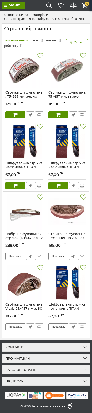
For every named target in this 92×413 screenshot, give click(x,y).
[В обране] (40, 56)
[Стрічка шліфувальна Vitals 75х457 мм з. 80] (24, 282)
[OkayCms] (69, 406)
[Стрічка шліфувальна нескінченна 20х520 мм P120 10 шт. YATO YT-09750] (67, 212)
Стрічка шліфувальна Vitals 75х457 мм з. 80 (23, 309)
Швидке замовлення (30, 114)
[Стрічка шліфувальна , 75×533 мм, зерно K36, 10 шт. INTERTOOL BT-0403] (24, 70)
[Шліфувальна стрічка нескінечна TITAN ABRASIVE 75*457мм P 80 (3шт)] (24, 141)
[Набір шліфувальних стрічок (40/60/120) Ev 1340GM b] (24, 212)
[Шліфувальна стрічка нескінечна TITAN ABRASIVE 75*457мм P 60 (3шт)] (67, 141)
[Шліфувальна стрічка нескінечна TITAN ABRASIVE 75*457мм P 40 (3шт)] (67, 282)
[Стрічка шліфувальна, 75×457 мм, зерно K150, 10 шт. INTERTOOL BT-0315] (67, 70)
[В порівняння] (39, 114)
